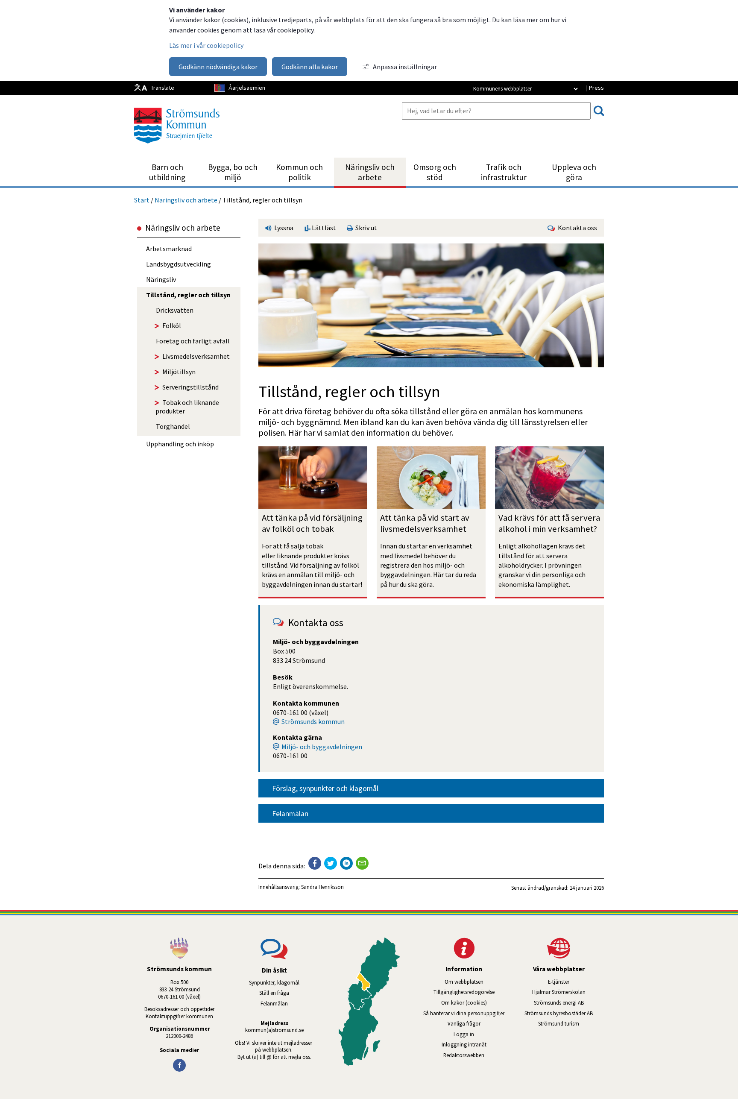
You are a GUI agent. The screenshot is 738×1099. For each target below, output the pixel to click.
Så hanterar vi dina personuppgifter (463, 1013)
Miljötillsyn (179, 371)
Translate (162, 87)
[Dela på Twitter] (330, 863)
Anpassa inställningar (405, 66)
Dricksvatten (174, 310)
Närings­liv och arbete (370, 172)
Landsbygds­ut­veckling (178, 264)
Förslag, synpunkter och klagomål (325, 788)
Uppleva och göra (574, 172)
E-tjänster (576, 981)
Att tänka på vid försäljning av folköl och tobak (313, 523)
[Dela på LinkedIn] (346, 863)
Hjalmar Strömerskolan (568, 991)
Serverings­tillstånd (190, 387)
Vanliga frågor (464, 1023)
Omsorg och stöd (434, 172)
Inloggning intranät (475, 1044)
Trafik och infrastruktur (504, 172)
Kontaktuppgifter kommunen (179, 1016)
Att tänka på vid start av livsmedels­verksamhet (425, 523)
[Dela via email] (362, 863)
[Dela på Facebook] (314, 863)
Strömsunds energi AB (569, 1002)
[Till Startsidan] (177, 146)
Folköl (171, 325)
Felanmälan (290, 813)
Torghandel (173, 426)
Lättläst (323, 227)
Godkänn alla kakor (309, 66)
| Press (595, 87)
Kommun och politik (299, 172)
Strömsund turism (571, 1023)
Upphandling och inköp (180, 444)
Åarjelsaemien (246, 87)
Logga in (464, 1034)
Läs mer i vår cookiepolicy (206, 45)
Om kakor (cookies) (464, 1002)
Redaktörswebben (463, 1055)
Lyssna (283, 227)
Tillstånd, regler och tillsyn (188, 294)
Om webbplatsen (464, 981)
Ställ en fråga (274, 992)
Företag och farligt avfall (193, 341)
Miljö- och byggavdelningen (321, 746)
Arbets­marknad (169, 248)
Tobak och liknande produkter (187, 406)
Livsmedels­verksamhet (196, 356)
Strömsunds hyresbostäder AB (564, 1013)
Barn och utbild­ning (167, 172)
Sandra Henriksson (322, 886)
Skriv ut (365, 227)
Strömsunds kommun (313, 721)
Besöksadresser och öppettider (179, 1008)
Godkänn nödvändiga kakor (218, 66)
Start (141, 200)
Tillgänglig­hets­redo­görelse (464, 991)
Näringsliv (161, 279)
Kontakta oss (576, 227)
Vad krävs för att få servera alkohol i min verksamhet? (550, 523)
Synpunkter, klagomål (274, 982)
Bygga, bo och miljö (233, 172)
